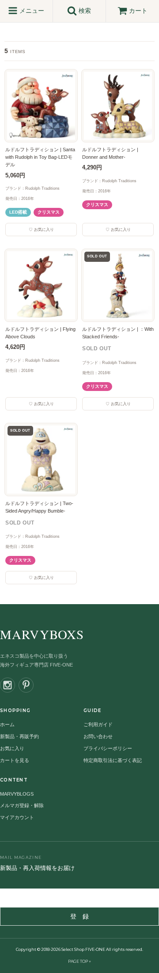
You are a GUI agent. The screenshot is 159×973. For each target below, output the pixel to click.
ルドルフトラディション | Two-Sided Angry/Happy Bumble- (39, 507)
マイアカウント (17, 817)
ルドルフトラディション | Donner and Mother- (110, 153)
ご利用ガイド (98, 724)
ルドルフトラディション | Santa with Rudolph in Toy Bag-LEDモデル (40, 157)
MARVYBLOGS (17, 794)
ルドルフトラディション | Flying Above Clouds (40, 332)
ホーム (7, 724)
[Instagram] (7, 685)
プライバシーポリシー (107, 748)
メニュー (31, 10)
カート (138, 10)
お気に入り (12, 748)
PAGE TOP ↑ (79, 961)
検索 (84, 10)
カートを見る (14, 760)
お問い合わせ (98, 736)
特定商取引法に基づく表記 (112, 760)
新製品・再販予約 (19, 736)
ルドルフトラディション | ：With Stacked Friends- (118, 332)
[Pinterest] (26, 685)
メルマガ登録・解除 (22, 805)
